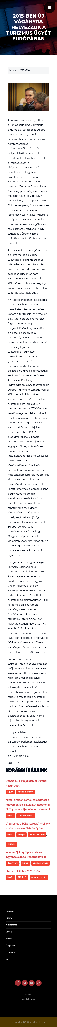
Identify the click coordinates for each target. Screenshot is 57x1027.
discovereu (12, 863)
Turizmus (11, 844)
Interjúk (21, 835)
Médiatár (22, 877)
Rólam (9, 918)
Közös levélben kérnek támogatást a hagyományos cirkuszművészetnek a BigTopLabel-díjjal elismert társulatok (28, 805)
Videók (9, 939)
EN (7, 960)
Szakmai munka (25, 792)
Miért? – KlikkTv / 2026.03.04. (23, 871)
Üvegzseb (10, 946)
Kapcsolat (10, 953)
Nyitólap (10, 911)
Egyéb (10, 792)
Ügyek (9, 932)
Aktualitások (11, 925)
